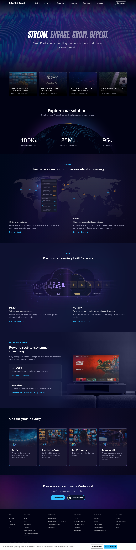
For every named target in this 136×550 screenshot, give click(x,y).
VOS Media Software (30, 530)
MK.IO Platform (52, 518)
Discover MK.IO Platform (21, 375)
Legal (117, 527)
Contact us (121, 3)
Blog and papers (98, 524)
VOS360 (11, 518)
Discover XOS (15, 232)
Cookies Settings (97, 546)
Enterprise (77, 527)
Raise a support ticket (100, 530)
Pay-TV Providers (79, 524)
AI (9, 527)
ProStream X (28, 527)
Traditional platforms (54, 524)
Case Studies (77, 530)
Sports (76, 518)
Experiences (51, 527)
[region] (68, 546)
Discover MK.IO (15, 321)
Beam (25, 521)
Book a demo (78, 498)
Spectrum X (27, 524)
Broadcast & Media (79, 521)
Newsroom (97, 518)
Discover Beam (79, 232)
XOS (25, 518)
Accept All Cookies (110, 546)
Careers (118, 524)
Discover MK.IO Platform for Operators (28, 392)
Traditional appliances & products (31, 534)
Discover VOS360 (80, 321)
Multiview (12, 524)
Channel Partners (121, 521)
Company (118, 518)
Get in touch (58, 498)
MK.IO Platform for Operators (57, 521)
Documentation (98, 527)
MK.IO (11, 521)
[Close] (133, 547)
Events (96, 521)
